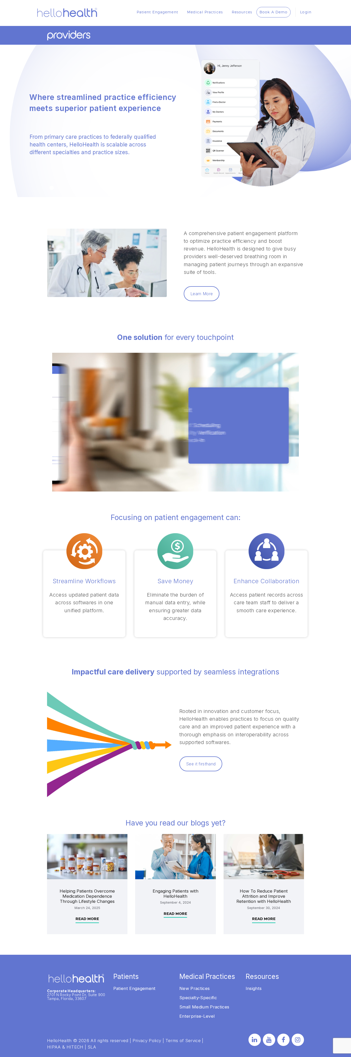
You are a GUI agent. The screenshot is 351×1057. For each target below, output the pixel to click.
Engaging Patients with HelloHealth (175, 893)
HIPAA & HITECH (65, 1047)
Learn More (201, 293)
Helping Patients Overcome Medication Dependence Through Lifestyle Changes (87, 896)
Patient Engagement (134, 988)
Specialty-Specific (198, 997)
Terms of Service (183, 1040)
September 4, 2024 (175, 902)
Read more (87, 919)
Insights (254, 988)
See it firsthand (201, 763)
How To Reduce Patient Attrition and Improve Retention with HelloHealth (263, 896)
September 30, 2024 (263, 908)
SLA (92, 1047)
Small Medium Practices (204, 1006)
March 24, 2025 (87, 908)
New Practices (194, 988)
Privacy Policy (147, 1040)
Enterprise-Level (197, 1016)
